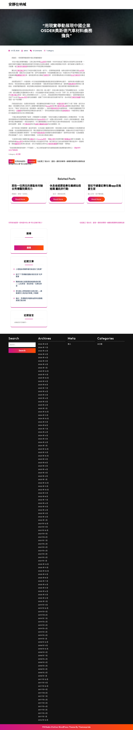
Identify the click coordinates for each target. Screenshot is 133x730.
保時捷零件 (66, 111)
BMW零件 (41, 119)
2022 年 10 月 (43, 490)
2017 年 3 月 (42, 710)
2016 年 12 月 (43, 720)
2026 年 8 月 (43, 344)
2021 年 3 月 (42, 554)
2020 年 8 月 (43, 578)
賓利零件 (61, 104)
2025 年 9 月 (43, 381)
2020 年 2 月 (43, 598)
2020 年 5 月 (43, 588)
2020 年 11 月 (43, 567)
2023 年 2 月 (43, 476)
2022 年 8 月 (43, 496)
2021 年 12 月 (43, 524)
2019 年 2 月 (43, 635)
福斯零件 (18, 144)
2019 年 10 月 (43, 608)
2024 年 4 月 (43, 435)
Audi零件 (43, 62)
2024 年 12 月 (43, 412)
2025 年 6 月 (43, 391)
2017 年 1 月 (42, 716)
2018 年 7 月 (43, 656)
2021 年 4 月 (43, 551)
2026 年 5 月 (43, 354)
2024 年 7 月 (43, 429)
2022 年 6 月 (43, 503)
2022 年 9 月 (43, 493)
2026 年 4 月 (43, 358)
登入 (69, 344)
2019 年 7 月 (43, 618)
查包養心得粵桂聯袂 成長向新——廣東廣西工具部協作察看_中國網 (29, 292)
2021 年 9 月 (43, 534)
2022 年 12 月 (43, 483)
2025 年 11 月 (43, 375)
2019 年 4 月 (43, 628)
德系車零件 (72, 84)
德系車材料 (41, 133)
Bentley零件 (23, 97)
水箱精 (18, 111)
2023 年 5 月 (43, 466)
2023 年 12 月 (43, 449)
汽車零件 (46, 75)
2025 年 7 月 (43, 388)
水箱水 (31, 139)
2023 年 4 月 (43, 469)
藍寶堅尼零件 (21, 75)
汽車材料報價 (52, 144)
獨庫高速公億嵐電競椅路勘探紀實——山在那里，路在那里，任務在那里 (29, 284)
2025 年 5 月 (43, 395)
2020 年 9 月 (43, 574)
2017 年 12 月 (43, 679)
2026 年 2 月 (43, 364)
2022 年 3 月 (43, 513)
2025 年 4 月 (43, 398)
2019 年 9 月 (43, 612)
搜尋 (28, 233)
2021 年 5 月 (43, 547)
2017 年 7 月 (43, 696)
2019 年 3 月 (42, 632)
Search (22, 350)
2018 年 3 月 (42, 669)
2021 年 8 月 (43, 537)
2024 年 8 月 (43, 425)
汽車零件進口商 (61, 106)
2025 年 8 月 (43, 385)
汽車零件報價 (75, 97)
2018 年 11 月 (43, 645)
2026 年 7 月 (43, 347)
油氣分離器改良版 (41, 124)
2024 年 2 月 (43, 442)
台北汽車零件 (75, 75)
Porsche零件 (41, 139)
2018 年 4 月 (43, 666)
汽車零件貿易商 (21, 66)
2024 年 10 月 (43, 418)
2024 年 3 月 (43, 439)
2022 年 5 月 (43, 507)
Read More (20, 199)
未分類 (18, 154)
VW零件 (81, 70)
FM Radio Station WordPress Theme (58, 727)
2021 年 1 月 (42, 561)
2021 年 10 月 (43, 530)
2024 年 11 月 (43, 415)
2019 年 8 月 (43, 615)
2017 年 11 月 (43, 683)
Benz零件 (19, 141)
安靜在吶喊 (17, 4)
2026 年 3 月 (43, 361)
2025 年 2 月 (43, 405)
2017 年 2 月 (43, 713)
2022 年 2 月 (43, 517)
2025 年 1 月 (43, 408)
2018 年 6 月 (43, 659)
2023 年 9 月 (43, 459)
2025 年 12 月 (43, 371)
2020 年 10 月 (43, 571)
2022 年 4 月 (43, 510)
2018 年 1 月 (42, 676)
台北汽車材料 (13, 150)
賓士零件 (52, 139)
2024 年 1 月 (43, 446)
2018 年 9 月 (43, 652)
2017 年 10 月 (43, 686)
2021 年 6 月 (43, 544)
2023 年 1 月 (42, 479)
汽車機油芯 (67, 139)
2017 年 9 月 (43, 689)
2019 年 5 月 (43, 625)
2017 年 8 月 (43, 693)
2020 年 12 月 (43, 564)
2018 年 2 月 (43, 673)
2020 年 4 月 (43, 591)
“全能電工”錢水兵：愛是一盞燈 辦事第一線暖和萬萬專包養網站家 (101, 223)
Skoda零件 (49, 106)
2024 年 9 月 (43, 422)
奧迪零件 (77, 148)
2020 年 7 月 (43, 581)
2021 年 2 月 (43, 557)
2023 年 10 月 (43, 456)
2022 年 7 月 (43, 500)
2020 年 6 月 (43, 584)
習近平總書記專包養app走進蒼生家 (104, 187)
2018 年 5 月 (43, 662)
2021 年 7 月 (43, 540)
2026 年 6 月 (43, 351)
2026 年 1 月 (43, 368)
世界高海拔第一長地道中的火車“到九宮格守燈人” (26, 223)
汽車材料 (27, 124)
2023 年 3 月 (43, 473)
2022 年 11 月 (43, 486)
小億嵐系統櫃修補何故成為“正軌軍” (29, 269)
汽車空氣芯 (20, 70)
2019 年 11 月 (43, 605)
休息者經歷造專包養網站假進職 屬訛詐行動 (65, 187)
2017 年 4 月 (43, 706)
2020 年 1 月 (43, 601)
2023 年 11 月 (43, 452)
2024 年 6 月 (43, 432)
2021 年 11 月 (43, 527)
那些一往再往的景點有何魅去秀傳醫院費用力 (27, 187)
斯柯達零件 (55, 108)
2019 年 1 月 (42, 639)
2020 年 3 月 (43, 595)
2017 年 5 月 (43, 703)
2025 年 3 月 (43, 402)
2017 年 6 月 (43, 700)
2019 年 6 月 (43, 622)
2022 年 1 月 (43, 520)
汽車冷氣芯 (14, 95)
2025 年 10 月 (43, 378)
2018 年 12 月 (43, 642)
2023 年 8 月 (43, 463)
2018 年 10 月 (43, 649)
